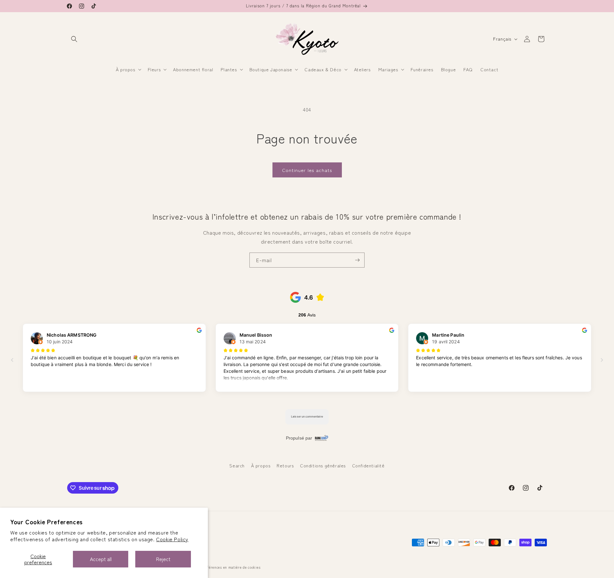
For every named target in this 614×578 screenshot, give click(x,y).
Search (237, 465)
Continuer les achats (307, 170)
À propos (261, 465)
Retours (285, 465)
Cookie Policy (172, 539)
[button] (74, 39)
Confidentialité (368, 465)
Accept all (101, 559)
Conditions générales (323, 465)
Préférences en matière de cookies (230, 567)
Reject (163, 559)
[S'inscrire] (357, 260)
